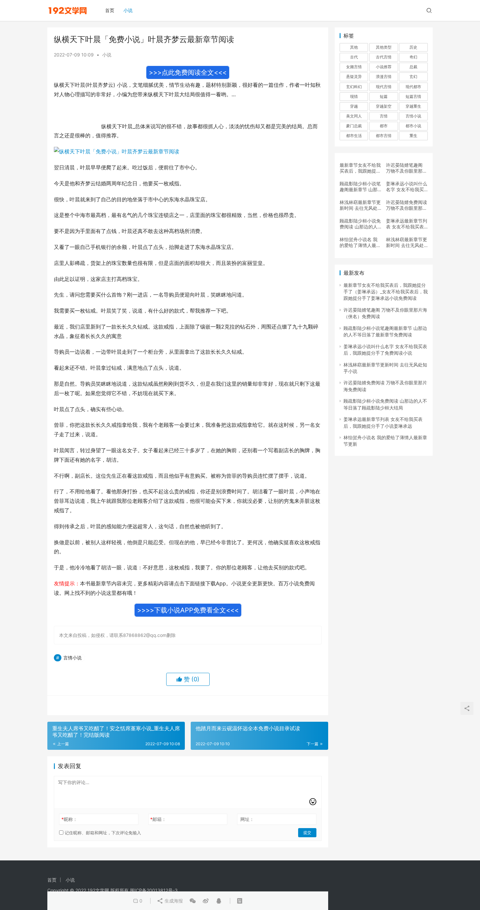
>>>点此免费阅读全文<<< (188, 72)
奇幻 (413, 56)
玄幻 (413, 76)
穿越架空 (384, 106)
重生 (413, 135)
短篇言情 (413, 96)
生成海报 (173, 900)
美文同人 (354, 116)
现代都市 (413, 86)
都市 (384, 125)
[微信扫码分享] (193, 901)
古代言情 (384, 56)
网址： (247, 819)
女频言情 (354, 66)
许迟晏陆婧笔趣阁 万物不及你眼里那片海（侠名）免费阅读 (406, 168)
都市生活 (354, 135)
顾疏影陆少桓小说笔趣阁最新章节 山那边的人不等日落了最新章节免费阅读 (360, 187)
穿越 (354, 106)
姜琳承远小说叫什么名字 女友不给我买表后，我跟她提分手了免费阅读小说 (406, 187)
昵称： (69, 819)
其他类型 (384, 47)
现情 (354, 96)
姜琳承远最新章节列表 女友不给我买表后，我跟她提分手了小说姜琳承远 (406, 224)
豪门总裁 (354, 125)
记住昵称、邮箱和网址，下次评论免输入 (102, 832)
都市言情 (384, 135)
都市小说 (413, 125)
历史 (413, 47)
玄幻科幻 (354, 86)
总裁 (413, 66)
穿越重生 (413, 106)
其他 (354, 47)
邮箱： (158, 819)
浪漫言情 (384, 76)
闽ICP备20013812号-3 (154, 890)
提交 (307, 832)
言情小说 (72, 657)
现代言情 (384, 86)
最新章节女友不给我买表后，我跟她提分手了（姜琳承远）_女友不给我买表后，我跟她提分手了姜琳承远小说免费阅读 (360, 168)
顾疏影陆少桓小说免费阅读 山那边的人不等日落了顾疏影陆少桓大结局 (360, 224)
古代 (354, 56)
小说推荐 (384, 66)
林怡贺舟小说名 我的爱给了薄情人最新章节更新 (360, 242)
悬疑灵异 (354, 76)
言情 (384, 116)
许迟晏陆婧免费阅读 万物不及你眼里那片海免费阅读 (406, 205)
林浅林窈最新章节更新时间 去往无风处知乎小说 (360, 205)
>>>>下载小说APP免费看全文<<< (188, 610)
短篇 (384, 96)
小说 (128, 10)
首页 (109, 10)
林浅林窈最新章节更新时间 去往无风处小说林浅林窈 (406, 242)
